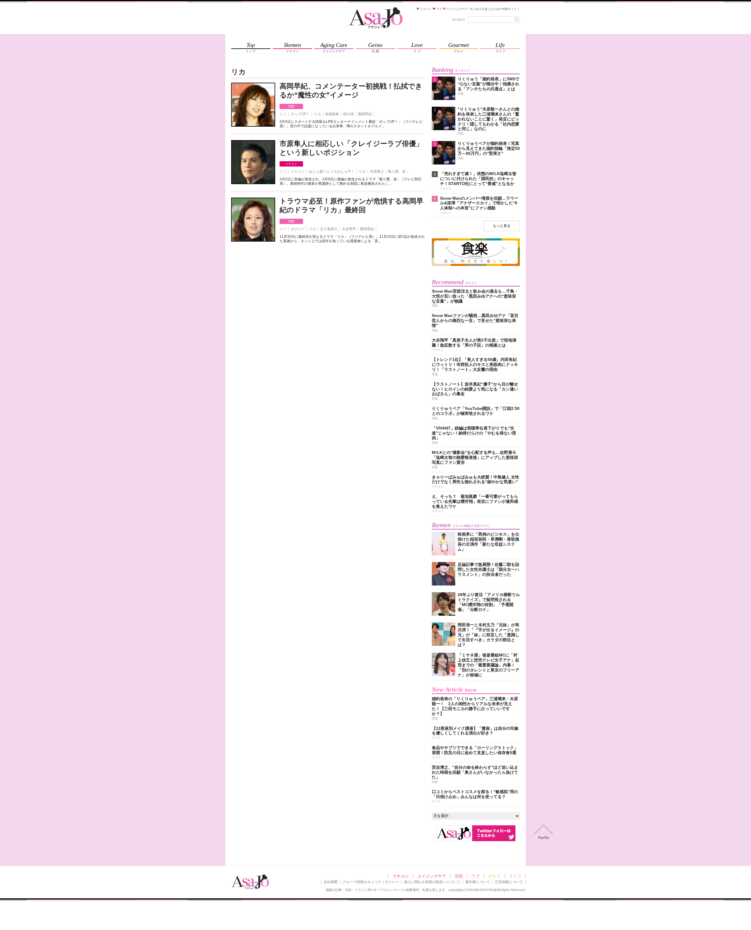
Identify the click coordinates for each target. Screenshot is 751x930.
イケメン (291, 163)
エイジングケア (431, 876)
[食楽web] (476, 265)
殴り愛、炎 (397, 171)
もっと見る (501, 226)
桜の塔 (348, 114)
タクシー (298, 229)
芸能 (291, 106)
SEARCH (458, 19)
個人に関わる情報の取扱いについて (432, 882)
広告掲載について (509, 882)
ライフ (515, 876)
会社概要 (331, 882)
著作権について (477, 882)
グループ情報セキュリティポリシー (371, 882)
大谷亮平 (349, 229)
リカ (317, 114)
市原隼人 (377, 171)
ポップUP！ (300, 114)
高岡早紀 (365, 114)
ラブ (475, 876)
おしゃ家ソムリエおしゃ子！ (332, 171)
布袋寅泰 (332, 114)
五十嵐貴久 (329, 229)
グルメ (494, 876)
